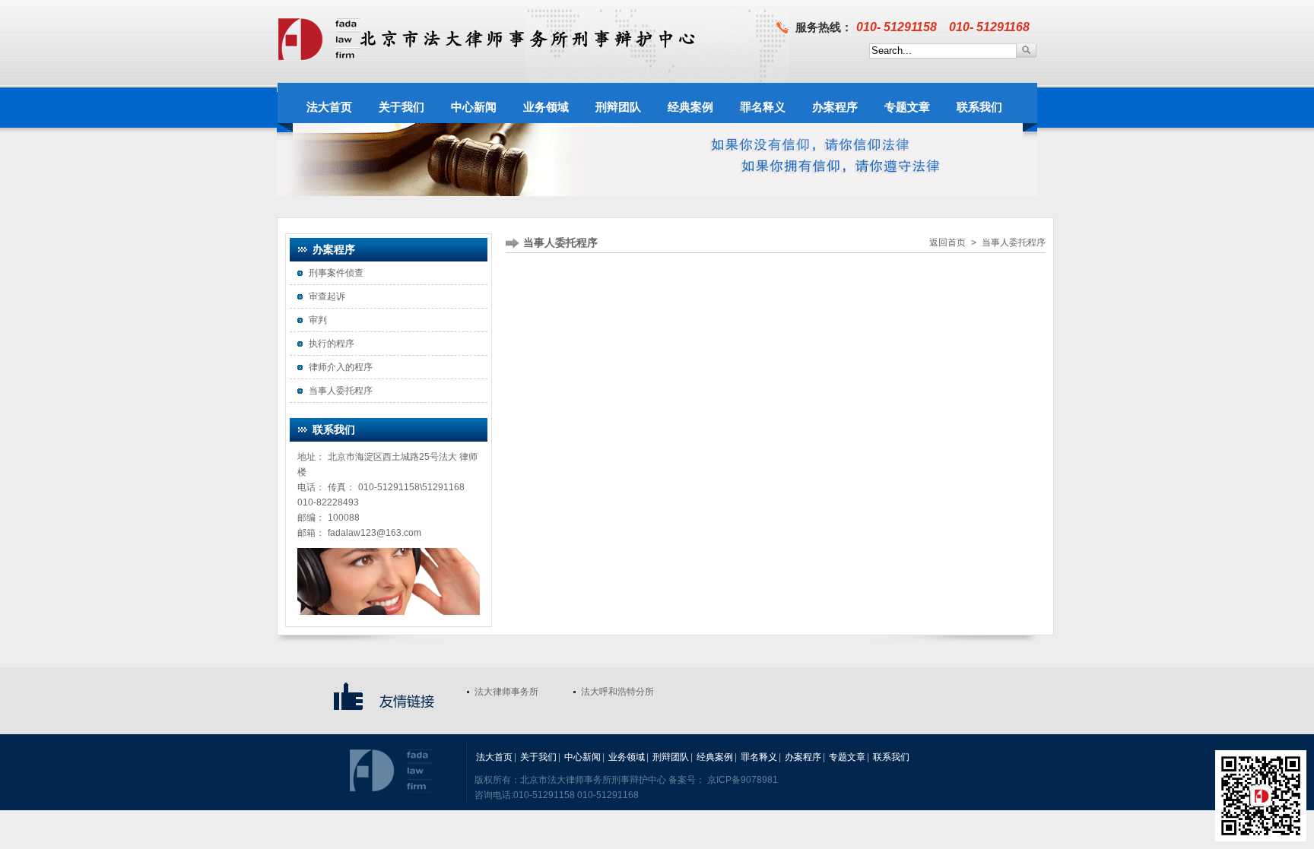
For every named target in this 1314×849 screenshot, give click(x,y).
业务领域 (626, 757)
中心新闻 (582, 757)
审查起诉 (327, 296)
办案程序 (803, 757)
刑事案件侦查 (336, 273)
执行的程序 (331, 343)
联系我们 (891, 757)
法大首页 (494, 757)
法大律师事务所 (506, 691)
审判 (318, 320)
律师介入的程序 (341, 367)
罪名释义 (759, 757)
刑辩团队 (670, 757)
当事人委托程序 (341, 390)
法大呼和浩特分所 (617, 691)
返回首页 (947, 242)
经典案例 (715, 757)
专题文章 (847, 757)
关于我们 (538, 757)
